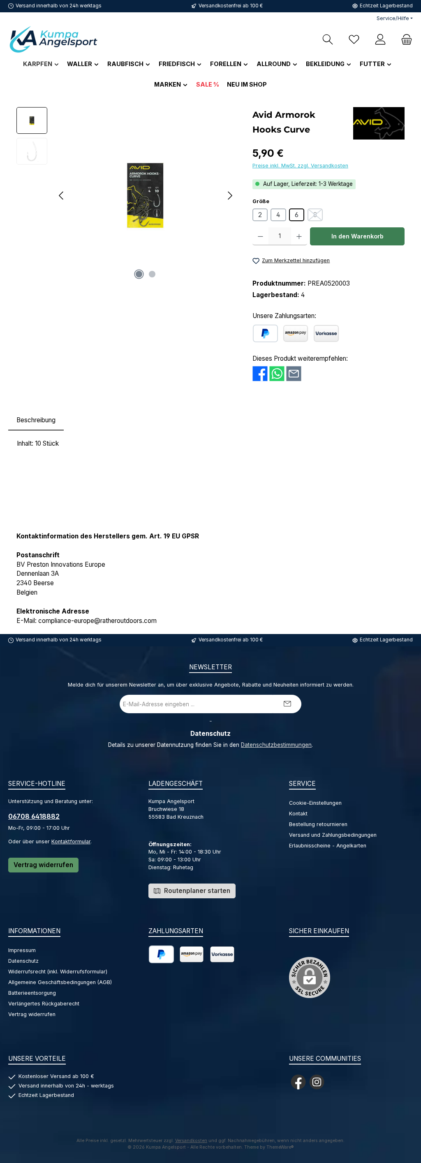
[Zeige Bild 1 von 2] (139, 274)
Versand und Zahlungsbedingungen (333, 835)
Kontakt (298, 813)
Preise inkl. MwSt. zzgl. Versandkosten (300, 166)
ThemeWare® (280, 1147)
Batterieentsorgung (32, 993)
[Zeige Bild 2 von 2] (152, 274)
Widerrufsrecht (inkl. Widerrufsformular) (57, 971)
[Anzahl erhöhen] (299, 236)
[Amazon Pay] (295, 333)
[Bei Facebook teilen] (260, 373)
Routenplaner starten (196, 891)
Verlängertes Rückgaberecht (43, 1003)
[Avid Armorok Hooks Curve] (145, 195)
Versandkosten (191, 1140)
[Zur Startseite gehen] (53, 39)
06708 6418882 (34, 816)
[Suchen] (328, 39)
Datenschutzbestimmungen (276, 745)
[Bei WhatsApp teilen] (277, 373)
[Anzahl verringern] (260, 236)
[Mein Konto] (380, 39)
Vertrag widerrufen (43, 865)
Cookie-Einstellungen (315, 803)
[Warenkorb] (404, 39)
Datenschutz (23, 961)
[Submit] (287, 704)
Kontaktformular (70, 841)
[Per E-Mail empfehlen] (294, 373)
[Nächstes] (230, 195)
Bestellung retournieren (318, 824)
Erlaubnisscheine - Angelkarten (327, 845)
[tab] (36, 420)
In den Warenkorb (357, 236)
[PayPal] (265, 333)
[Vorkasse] (326, 333)
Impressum (22, 950)
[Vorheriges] (62, 195)
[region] (126, 195)
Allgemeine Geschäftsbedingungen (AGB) (60, 982)
